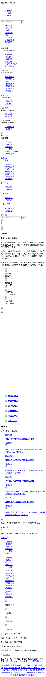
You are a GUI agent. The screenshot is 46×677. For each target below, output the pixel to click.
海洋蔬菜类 (9, 77)
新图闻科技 (36, 661)
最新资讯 (9, 101)
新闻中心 (9, 35)
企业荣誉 (9, 62)
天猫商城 (9, 11)
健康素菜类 (9, 581)
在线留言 (6, 655)
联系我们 (9, 42)
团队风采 (9, 114)
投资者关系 (9, 40)
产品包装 (9, 91)
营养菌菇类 (9, 79)
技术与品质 (9, 66)
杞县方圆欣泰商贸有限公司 (24, 675)
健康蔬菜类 (9, 84)
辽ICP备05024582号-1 (14, 661)
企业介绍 (9, 54)
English (8, 15)
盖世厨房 (9, 597)
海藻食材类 (9, 88)
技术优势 (9, 562)
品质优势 (9, 565)
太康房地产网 (18, 672)
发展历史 (9, 59)
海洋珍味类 (9, 81)
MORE (4, 527)
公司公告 (9, 129)
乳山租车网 (24, 670)
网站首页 (9, 26)
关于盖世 (9, 28)
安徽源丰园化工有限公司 (30, 668)
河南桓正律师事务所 (12, 668)
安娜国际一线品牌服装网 (12, 665)
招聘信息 (9, 116)
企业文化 (9, 57)
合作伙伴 (9, 553)
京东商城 (9, 13)
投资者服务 (9, 127)
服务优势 (9, 567)
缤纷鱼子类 (9, 86)
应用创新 (9, 104)
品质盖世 (9, 558)
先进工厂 (9, 30)
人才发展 (9, 37)
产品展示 (9, 33)
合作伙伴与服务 (11, 64)
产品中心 (9, 571)
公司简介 (9, 544)
